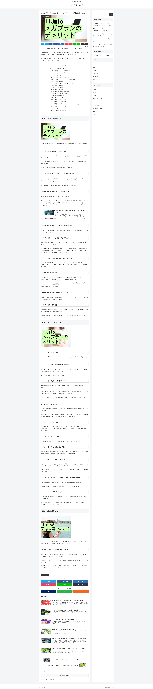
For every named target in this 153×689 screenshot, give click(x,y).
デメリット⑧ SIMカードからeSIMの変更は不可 (62, 83)
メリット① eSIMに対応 (57, 89)
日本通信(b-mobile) (97, 108)
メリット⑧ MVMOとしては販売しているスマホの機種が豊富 (65, 104)
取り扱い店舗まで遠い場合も (59, 95)
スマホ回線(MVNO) (97, 105)
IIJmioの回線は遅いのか (56, 108)
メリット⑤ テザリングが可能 (59, 99)
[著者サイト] (48, 591)
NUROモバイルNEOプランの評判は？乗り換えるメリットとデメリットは (102, 40)
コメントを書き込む (65, 675)
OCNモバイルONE (97, 98)
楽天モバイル (96, 111)
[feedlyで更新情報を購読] (64, 591)
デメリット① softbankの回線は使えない (61, 70)
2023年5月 (95, 70)
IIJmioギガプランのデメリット (57, 68)
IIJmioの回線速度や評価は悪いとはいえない (61, 110)
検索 (94, 12)
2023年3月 (95, 76)
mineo (94, 92)
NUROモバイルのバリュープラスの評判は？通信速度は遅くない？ (102, 45)
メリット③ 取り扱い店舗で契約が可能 (60, 93)
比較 (94, 114)
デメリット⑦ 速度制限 (57, 81)
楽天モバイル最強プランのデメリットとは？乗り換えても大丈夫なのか (102, 29)
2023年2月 (95, 79)
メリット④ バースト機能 (58, 97)
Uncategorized (96, 102)
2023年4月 (95, 73)
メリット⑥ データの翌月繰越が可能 (60, 101)
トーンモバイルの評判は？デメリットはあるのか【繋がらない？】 (102, 34)
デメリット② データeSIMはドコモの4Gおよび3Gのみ (64, 72)
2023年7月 (95, 64)
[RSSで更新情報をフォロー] (81, 591)
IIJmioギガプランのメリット (57, 87)
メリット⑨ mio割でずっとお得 (59, 106)
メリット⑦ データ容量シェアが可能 (60, 103)
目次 (63, 65)
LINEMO (95, 89)
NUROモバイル (96, 95)
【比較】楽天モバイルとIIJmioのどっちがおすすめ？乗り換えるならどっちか (102, 24)
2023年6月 (95, 67)
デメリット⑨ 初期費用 (57, 85)
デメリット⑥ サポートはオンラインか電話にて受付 (63, 79)
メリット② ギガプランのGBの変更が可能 (61, 91)
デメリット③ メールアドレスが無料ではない (62, 73)
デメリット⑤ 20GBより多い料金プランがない (62, 77)
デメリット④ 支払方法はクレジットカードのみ (62, 75)
